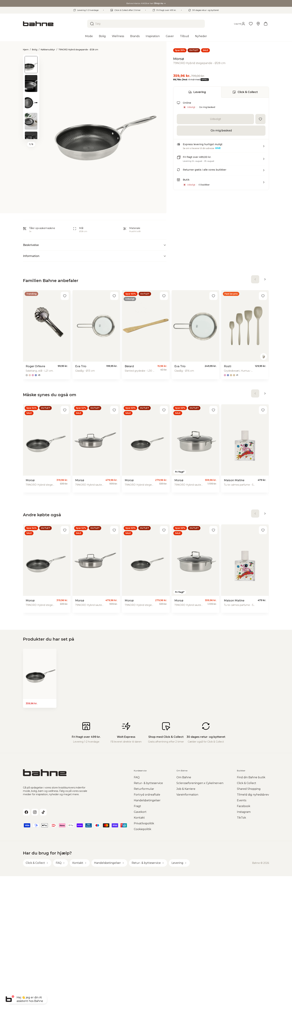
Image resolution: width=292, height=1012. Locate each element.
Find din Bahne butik (251, 777)
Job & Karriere (185, 788)
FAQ (137, 777)
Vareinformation (187, 794)
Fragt (137, 806)
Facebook (243, 806)
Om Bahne (183, 777)
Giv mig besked (207, 107)
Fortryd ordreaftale (147, 794)
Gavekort (140, 811)
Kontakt (139, 817)
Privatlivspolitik (144, 823)
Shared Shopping (249, 788)
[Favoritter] (250, 23)
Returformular (144, 788)
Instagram (244, 811)
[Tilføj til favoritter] (260, 119)
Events (241, 800)
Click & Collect (248, 92)
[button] (221, 147)
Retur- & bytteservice (148, 783)
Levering (199, 92)
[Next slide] (31, 134)
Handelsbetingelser (147, 800)
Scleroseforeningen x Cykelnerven (199, 783)
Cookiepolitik (142, 829)
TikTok (241, 817)
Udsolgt (215, 119)
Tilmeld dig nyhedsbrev (253, 794)
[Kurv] (265, 23)
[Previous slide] (31, 58)
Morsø (178, 59)
